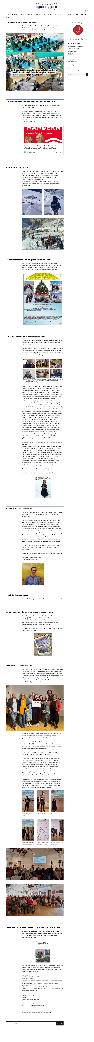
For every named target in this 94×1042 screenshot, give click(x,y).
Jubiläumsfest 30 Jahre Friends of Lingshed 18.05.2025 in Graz (33, 928)
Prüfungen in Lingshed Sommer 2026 (22, 22)
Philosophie (38, 14)
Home (8, 14)
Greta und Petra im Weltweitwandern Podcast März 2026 (31, 101)
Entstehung (47, 14)
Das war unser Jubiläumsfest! (19, 666)
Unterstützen (62, 14)
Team (54, 14)
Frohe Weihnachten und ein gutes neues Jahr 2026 (28, 260)
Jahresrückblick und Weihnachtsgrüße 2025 (25, 337)
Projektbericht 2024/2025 (17, 595)
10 (16, 1023)
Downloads (83, 14)
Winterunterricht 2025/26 (17, 167)
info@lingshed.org (72, 60)
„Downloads (29, 630)
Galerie (70, 14)
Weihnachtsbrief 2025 (42, 469)
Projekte (30, 14)
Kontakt (8, 17)
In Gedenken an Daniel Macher (19, 508)
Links (76, 14)
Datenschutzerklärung (73, 70)
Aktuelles (15, 14)
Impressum (71, 68)
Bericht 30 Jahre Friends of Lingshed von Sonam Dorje (29, 612)
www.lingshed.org (72, 61)
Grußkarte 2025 (44, 473)
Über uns (22, 14)
